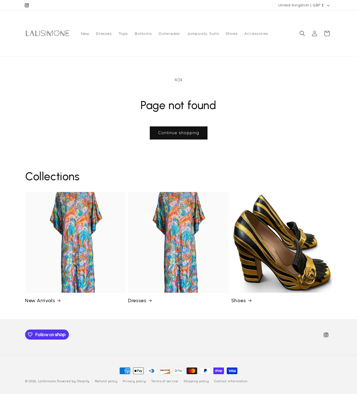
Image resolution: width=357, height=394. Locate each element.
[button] (302, 33)
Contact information (230, 381)
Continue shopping (178, 132)
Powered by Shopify (73, 381)
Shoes (238, 300)
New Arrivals (40, 300)
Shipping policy (196, 381)
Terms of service (164, 381)
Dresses (137, 300)
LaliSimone (47, 381)
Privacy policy (134, 381)
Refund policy (106, 381)
